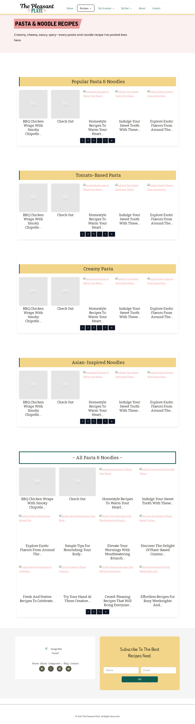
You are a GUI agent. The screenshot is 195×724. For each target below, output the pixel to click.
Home (70, 8)
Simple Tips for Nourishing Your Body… (77, 550)
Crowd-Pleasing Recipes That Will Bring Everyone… (117, 601)
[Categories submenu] (61, 663)
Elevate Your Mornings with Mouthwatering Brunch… (117, 552)
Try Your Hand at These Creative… (77, 599)
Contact (156, 8)
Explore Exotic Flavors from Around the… (161, 125)
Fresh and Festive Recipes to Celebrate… (37, 599)
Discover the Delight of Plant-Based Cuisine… (158, 550)
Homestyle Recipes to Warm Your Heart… (97, 127)
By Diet (125, 8)
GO (139, 679)
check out (65, 121)
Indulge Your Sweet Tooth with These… (129, 125)
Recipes (84, 8)
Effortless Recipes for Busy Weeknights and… (158, 601)
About (142, 8)
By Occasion (104, 8)
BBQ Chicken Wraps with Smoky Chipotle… (33, 127)
